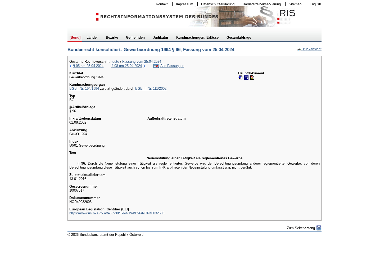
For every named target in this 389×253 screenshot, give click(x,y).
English (315, 4)
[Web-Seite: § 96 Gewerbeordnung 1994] (240, 77)
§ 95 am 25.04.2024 (88, 66)
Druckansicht (309, 49)
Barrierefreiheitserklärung (260, 4)
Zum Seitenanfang (301, 228)
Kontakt (160, 4)
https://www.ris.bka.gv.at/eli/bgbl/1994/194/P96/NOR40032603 (116, 213)
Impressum (183, 4)
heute (115, 62)
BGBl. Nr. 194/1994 (84, 89)
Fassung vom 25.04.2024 (141, 62)
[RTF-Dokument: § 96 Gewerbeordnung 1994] (246, 77)
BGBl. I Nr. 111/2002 (150, 89)
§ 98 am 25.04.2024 (126, 66)
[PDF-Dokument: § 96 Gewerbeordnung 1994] (252, 77)
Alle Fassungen (172, 66)
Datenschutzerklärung (216, 4)
